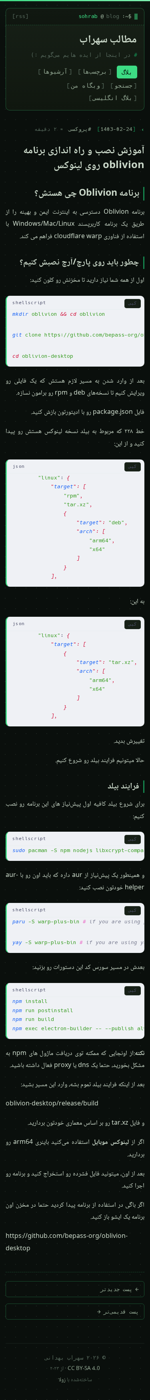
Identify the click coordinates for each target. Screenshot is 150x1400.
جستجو (123, 85)
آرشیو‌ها (55, 71)
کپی (132, 303)
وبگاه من (85, 85)
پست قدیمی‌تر (118, 1311)
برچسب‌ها (94, 71)
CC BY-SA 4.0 (84, 1369)
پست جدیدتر (119, 1289)
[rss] (20, 16)
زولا (62, 1380)
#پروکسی (80, 129)
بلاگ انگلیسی (112, 97)
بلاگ (127, 72)
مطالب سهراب (108, 40)
